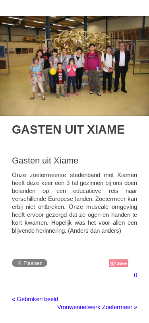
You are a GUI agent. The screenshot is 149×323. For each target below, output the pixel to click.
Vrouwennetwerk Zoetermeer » (97, 307)
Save (122, 263)
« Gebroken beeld (35, 299)
